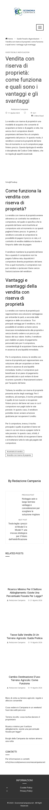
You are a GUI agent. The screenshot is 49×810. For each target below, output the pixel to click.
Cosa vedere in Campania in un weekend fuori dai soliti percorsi (23, 708)
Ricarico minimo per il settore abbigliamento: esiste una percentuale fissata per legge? (24, 593)
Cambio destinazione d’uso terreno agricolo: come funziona (24, 680)
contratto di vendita (15, 452)
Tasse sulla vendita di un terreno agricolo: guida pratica (24, 636)
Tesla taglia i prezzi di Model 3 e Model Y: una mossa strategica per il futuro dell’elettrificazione (17, 530)
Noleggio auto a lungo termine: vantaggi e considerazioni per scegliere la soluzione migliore (31, 505)
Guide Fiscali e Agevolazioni (17, 52)
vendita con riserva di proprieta (19, 455)
